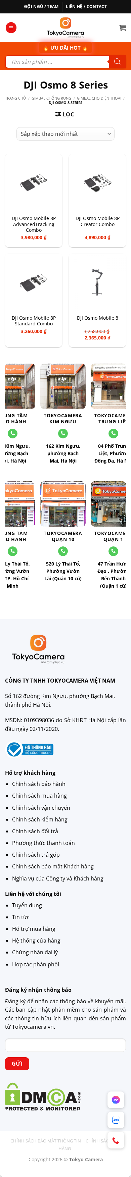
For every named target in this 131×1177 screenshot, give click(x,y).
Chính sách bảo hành (39, 784)
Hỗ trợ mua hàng (33, 928)
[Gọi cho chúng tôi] (63, 433)
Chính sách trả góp (36, 854)
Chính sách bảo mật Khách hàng (53, 866)
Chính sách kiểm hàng (40, 819)
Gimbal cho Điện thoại (99, 98)
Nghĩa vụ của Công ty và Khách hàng (57, 878)
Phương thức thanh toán (43, 843)
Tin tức (21, 917)
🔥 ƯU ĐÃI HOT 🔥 (65, 47)
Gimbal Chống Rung (51, 98)
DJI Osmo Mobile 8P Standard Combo (34, 321)
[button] (11, 27)
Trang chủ (15, 98)
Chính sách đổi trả (35, 831)
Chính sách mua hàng (39, 795)
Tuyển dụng (27, 905)
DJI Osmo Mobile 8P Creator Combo (98, 221)
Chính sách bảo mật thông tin (45, 1141)
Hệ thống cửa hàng (36, 940)
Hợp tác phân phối (35, 964)
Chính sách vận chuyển (41, 807)
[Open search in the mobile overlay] (65, 61)
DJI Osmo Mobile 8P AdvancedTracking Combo (34, 224)
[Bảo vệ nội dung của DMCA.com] (43, 1096)
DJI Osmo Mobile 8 (97, 318)
